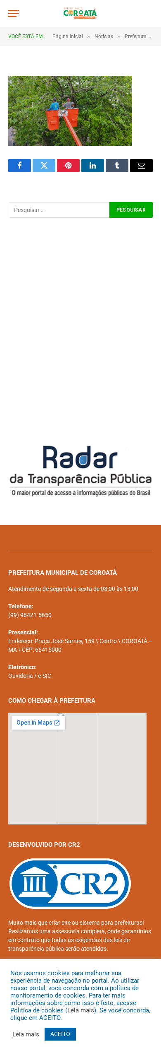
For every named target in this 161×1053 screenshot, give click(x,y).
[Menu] (13, 13)
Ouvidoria (20, 675)
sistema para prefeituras (111, 922)
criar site (60, 922)
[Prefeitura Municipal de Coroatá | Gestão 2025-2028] (81, 13)
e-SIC (44, 675)
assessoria (66, 931)
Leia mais (80, 1010)
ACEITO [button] (60, 1034)
